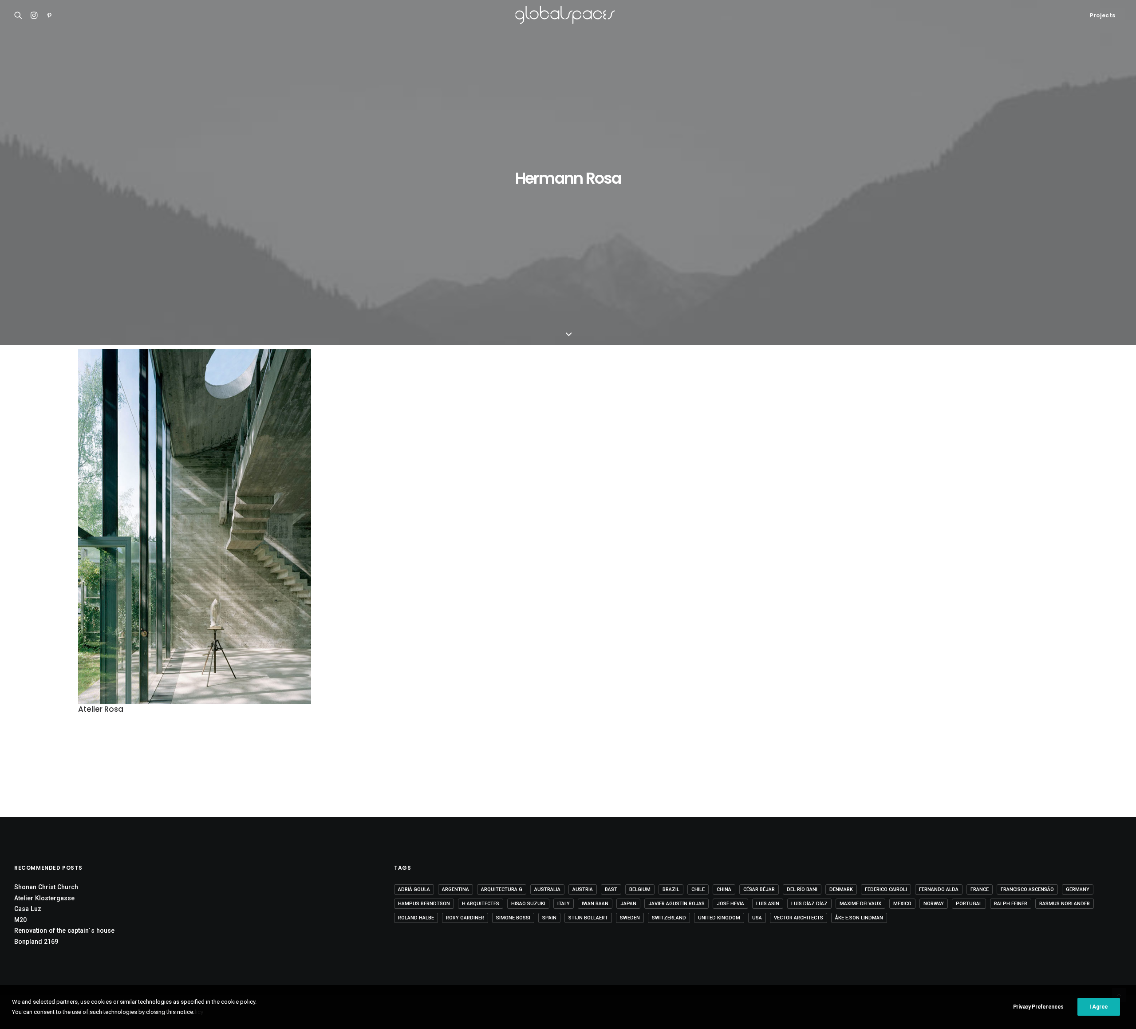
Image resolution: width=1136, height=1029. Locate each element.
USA (757, 918)
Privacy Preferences (1038, 1007)
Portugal (969, 904)
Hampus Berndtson (424, 904)
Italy (563, 904)
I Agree (1098, 1007)
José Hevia (730, 904)
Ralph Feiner (1010, 904)
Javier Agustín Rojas (676, 904)
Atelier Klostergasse (44, 898)
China (724, 889)
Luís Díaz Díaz (809, 904)
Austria (582, 889)
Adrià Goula (414, 889)
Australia (547, 889)
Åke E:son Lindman (859, 918)
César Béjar (759, 889)
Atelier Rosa (100, 709)
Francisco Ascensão (1027, 889)
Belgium (640, 889)
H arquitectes (480, 904)
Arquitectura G (501, 889)
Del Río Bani (802, 889)
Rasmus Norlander (1064, 904)
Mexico (902, 904)
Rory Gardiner (465, 918)
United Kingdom (719, 918)
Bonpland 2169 (36, 941)
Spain (549, 918)
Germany (1077, 889)
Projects (1103, 15)
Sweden (630, 918)
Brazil (671, 889)
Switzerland (669, 918)
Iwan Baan (595, 904)
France (979, 889)
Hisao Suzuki (528, 904)
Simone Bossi (513, 918)
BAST (611, 889)
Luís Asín (767, 904)
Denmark (841, 889)
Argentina (455, 889)
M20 (20, 919)
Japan (628, 904)
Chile (698, 889)
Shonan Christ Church (46, 887)
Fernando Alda (938, 889)
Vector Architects (798, 918)
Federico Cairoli (886, 889)
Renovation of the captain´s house (64, 930)
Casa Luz (27, 908)
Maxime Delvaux (860, 904)
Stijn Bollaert (588, 918)
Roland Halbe (416, 918)
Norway (933, 904)
